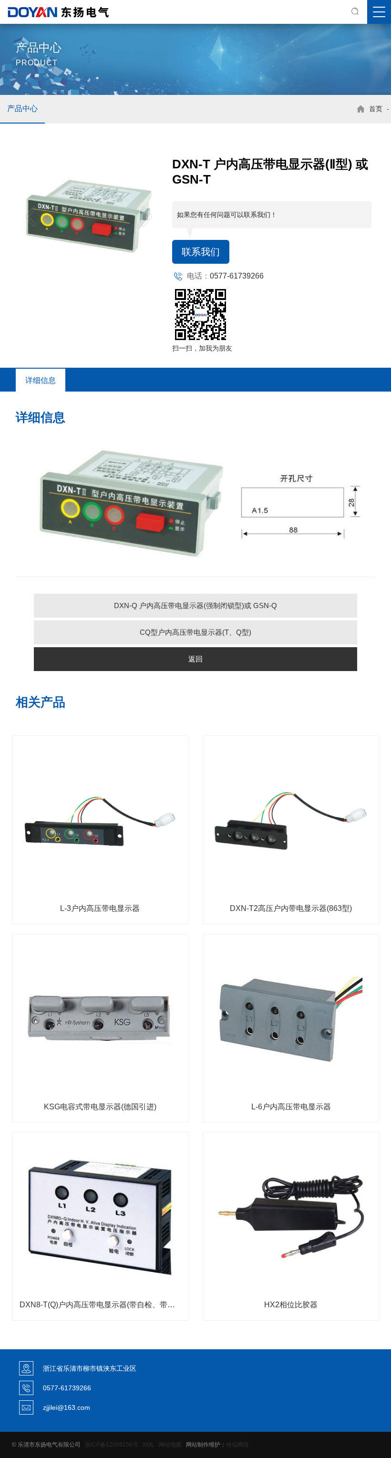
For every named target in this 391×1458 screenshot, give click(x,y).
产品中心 (22, 108)
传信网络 (237, 1444)
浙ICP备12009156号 (111, 1444)
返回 (195, 659)
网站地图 (170, 1444)
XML (148, 1444)
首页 (375, 109)
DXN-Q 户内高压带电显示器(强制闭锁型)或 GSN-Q (195, 605)
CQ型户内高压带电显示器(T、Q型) (195, 632)
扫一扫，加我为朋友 (202, 348)
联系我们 (201, 252)
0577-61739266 (237, 276)
